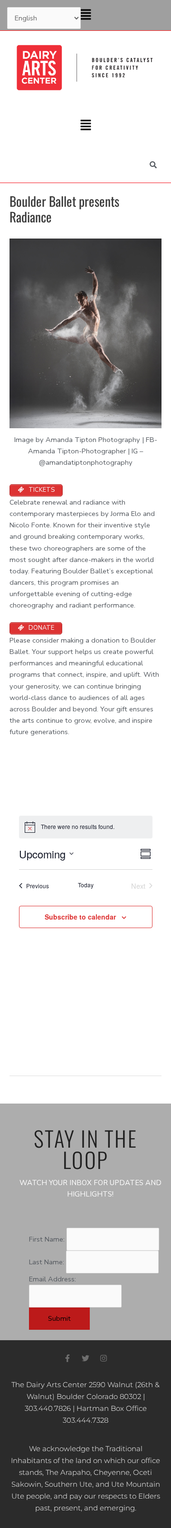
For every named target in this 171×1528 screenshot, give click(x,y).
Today (86, 885)
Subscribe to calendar (80, 916)
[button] (85, 15)
